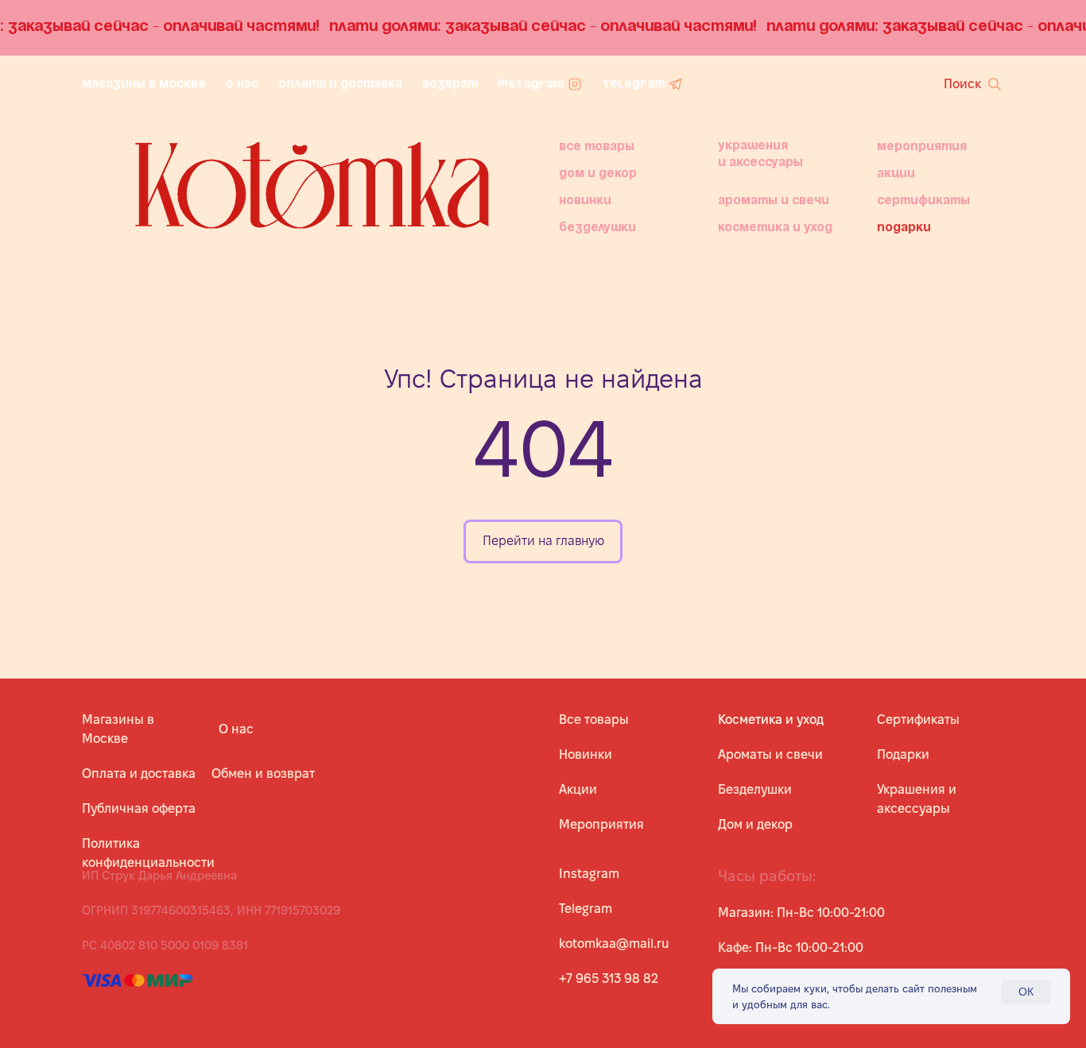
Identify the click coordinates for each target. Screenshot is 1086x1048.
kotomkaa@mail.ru (614, 943)
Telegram (585, 908)
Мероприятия (922, 147)
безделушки (597, 228)
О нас (236, 729)
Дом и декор (598, 174)
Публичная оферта (139, 808)
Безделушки (755, 789)
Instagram (589, 873)
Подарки (904, 228)
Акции (896, 174)
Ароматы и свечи (773, 201)
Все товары (596, 147)
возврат (450, 84)
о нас (242, 84)
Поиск (962, 84)
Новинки (585, 201)
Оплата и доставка (139, 773)
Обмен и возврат (263, 773)
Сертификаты (923, 201)
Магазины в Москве (144, 84)
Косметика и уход (775, 228)
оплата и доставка (340, 84)
